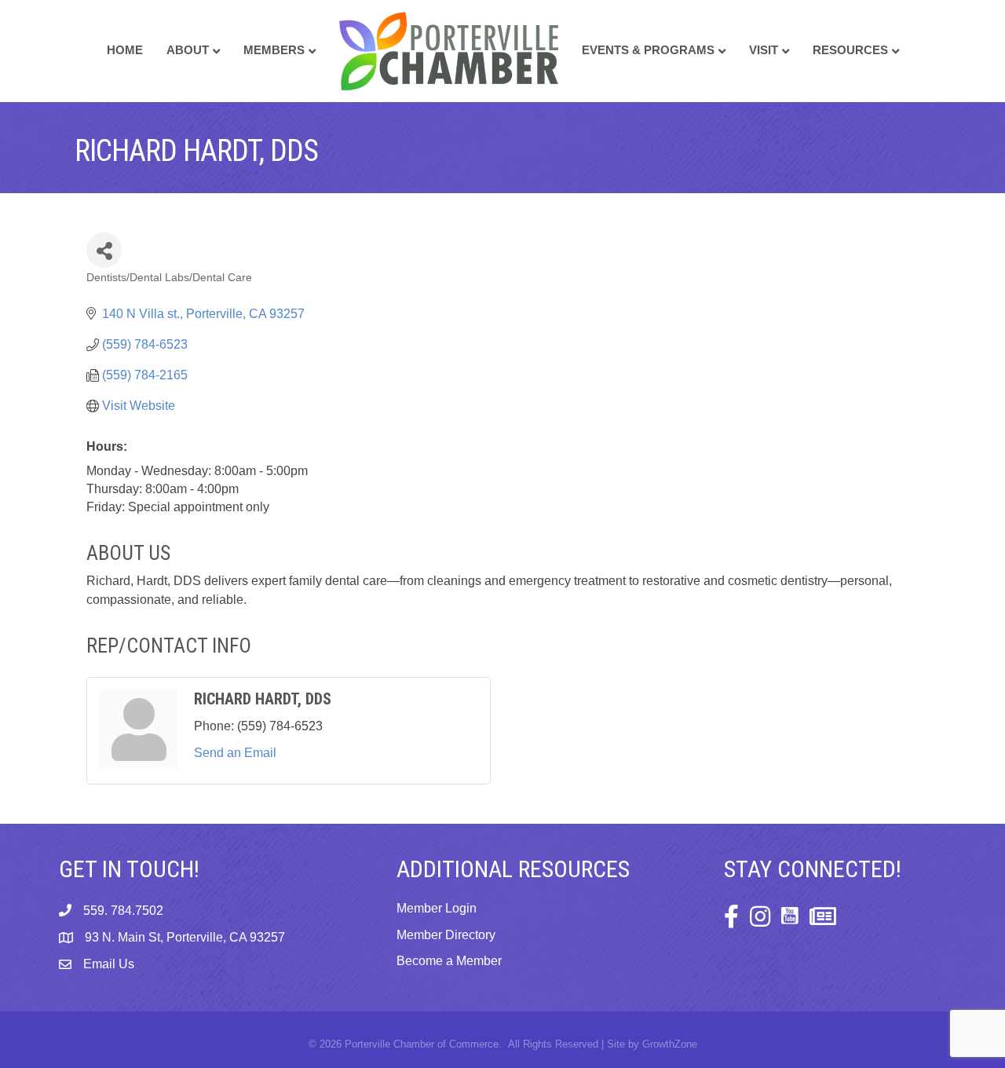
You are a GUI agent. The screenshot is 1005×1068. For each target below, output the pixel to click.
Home (125, 50)
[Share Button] (104, 250)
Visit (763, 50)
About (187, 50)
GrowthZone (669, 1044)
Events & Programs (648, 50)
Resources (850, 50)
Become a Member (449, 960)
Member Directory (446, 935)
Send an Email (235, 752)
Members (274, 50)
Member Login (437, 908)
